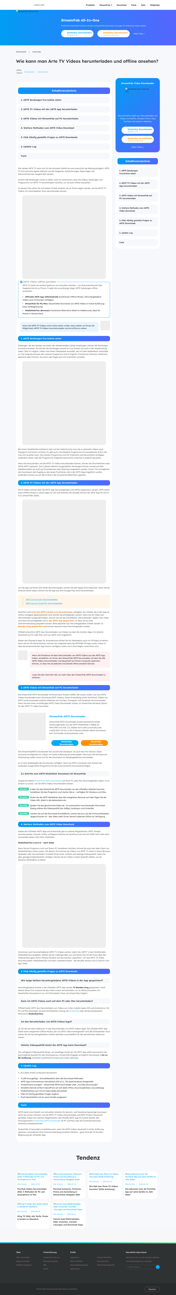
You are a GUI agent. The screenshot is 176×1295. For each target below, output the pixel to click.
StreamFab (74, 1011)
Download (121, 5)
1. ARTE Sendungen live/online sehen (41, 100)
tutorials (36, 51)
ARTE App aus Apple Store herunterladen (41, 599)
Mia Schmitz (29, 72)
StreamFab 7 (105, 5)
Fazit (23, 156)
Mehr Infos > (139, 33)
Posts (133, 5)
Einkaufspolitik (103, 1261)
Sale (143, 5)
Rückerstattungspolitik (106, 1265)
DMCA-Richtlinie (76, 1261)
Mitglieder (155, 5)
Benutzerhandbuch (50, 1261)
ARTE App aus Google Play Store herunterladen (44, 603)
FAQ (44, 1265)
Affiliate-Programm (24, 1265)
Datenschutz (75, 1269)
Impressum (74, 1257)
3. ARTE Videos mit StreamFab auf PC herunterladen (49, 118)
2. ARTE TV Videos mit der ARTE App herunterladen (49, 109)
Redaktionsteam (23, 1261)
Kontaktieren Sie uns (51, 1257)
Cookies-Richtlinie (104, 1257)
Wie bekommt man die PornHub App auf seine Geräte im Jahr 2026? (140, 1192)
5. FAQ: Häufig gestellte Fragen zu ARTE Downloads (49, 137)
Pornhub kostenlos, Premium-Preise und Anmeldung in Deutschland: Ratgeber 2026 (67, 1192)
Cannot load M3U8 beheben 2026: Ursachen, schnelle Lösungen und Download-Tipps (68, 1222)
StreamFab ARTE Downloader (67, 716)
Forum (45, 1269)
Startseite (21, 51)
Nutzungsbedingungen (79, 1265)
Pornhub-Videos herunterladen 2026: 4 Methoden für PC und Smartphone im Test (32, 1192)
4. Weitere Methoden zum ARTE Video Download (47, 128)
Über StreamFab (23, 1257)
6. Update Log (28, 146)
